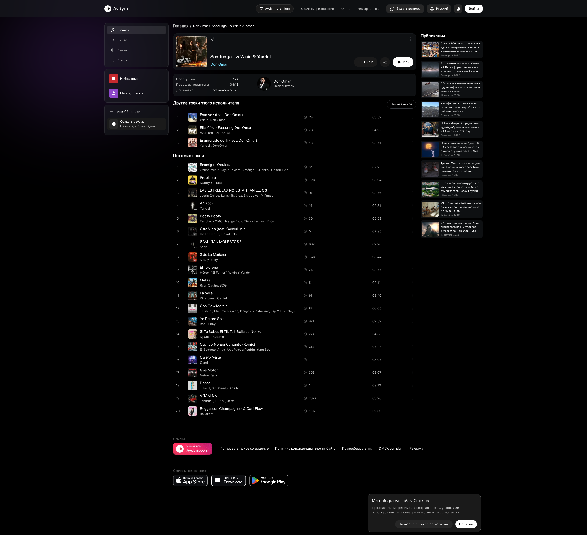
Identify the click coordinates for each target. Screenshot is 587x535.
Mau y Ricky (209, 260)
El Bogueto (208, 349)
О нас (345, 9)
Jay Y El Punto (281, 311)
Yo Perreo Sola (212, 319)
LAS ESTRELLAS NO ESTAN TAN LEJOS (233, 190)
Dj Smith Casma (212, 337)
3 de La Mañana (213, 254)
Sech (204, 247)
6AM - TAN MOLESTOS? (220, 242)
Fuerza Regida (244, 349)
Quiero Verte (210, 357)
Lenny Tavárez (231, 195)
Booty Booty (210, 216)
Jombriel (206, 401)
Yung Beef (264, 349)
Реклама (416, 448)
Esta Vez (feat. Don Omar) (221, 115)
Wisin (204, 120)
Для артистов (368, 9)
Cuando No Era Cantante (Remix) (227, 344)
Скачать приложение (317, 9)
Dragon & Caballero (254, 311)
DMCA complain (391, 448)
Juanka (264, 170)
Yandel (205, 145)
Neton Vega (208, 375)
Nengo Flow (233, 221)
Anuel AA (224, 349)
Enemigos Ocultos (215, 165)
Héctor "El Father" (213, 272)
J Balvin (206, 311)
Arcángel (249, 170)
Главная (181, 25)
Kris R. (234, 388)
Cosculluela (280, 170)
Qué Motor (209, 370)
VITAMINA (208, 396)
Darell (204, 362)
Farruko (205, 221)
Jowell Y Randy (262, 195)
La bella (206, 293)
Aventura (207, 133)
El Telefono (209, 267)
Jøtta (231, 401)
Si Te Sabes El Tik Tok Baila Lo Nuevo (231, 331)
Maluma (220, 311)
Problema (208, 177)
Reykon (232, 311)
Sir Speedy (220, 388)
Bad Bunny (208, 324)
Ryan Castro (209, 285)
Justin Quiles (209, 195)
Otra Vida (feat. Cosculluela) (223, 229)
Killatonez (208, 298)
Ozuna (205, 170)
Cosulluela (229, 234)
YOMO (218, 221)
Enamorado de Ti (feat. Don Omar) (228, 140)
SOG (223, 285)
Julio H (205, 388)
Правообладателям (357, 448)
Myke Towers (231, 170)
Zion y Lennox (255, 221)
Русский (442, 8)
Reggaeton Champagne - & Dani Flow (231, 408)
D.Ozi (271, 221)
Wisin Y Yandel (239, 272)
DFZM (220, 401)
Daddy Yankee (211, 183)
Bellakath (207, 414)
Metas (205, 280)
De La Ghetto (209, 234)
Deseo (205, 383)
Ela (246, 195)
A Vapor (206, 203)
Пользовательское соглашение (244, 448)
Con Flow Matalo (214, 306)
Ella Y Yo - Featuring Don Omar (226, 127)
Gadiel (222, 298)
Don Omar (200, 26)
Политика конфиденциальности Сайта (305, 448)
